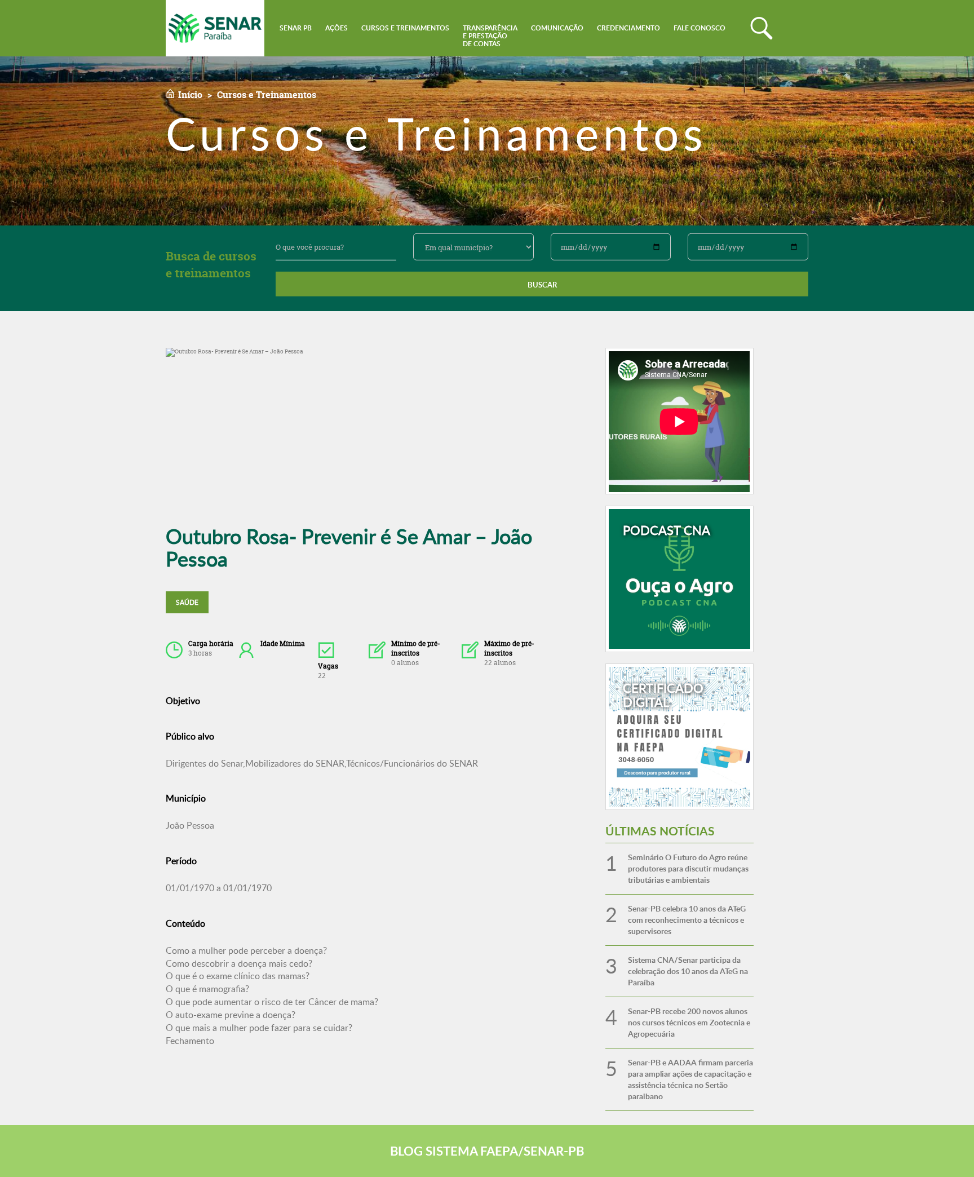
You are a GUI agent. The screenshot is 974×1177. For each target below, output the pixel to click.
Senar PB (296, 28)
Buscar (542, 285)
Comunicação (557, 28)
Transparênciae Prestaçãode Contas (490, 35)
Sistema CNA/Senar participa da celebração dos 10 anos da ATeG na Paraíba (688, 971)
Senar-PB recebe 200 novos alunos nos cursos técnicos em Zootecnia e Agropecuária (689, 1022)
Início (190, 95)
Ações (336, 28)
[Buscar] (761, 28)
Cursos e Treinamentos (405, 28)
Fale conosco (699, 28)
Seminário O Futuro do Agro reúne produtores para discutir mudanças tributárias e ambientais (688, 868)
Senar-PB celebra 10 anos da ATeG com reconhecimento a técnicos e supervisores (687, 919)
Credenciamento (628, 28)
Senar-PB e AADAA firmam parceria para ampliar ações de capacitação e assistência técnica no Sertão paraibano (690, 1079)
